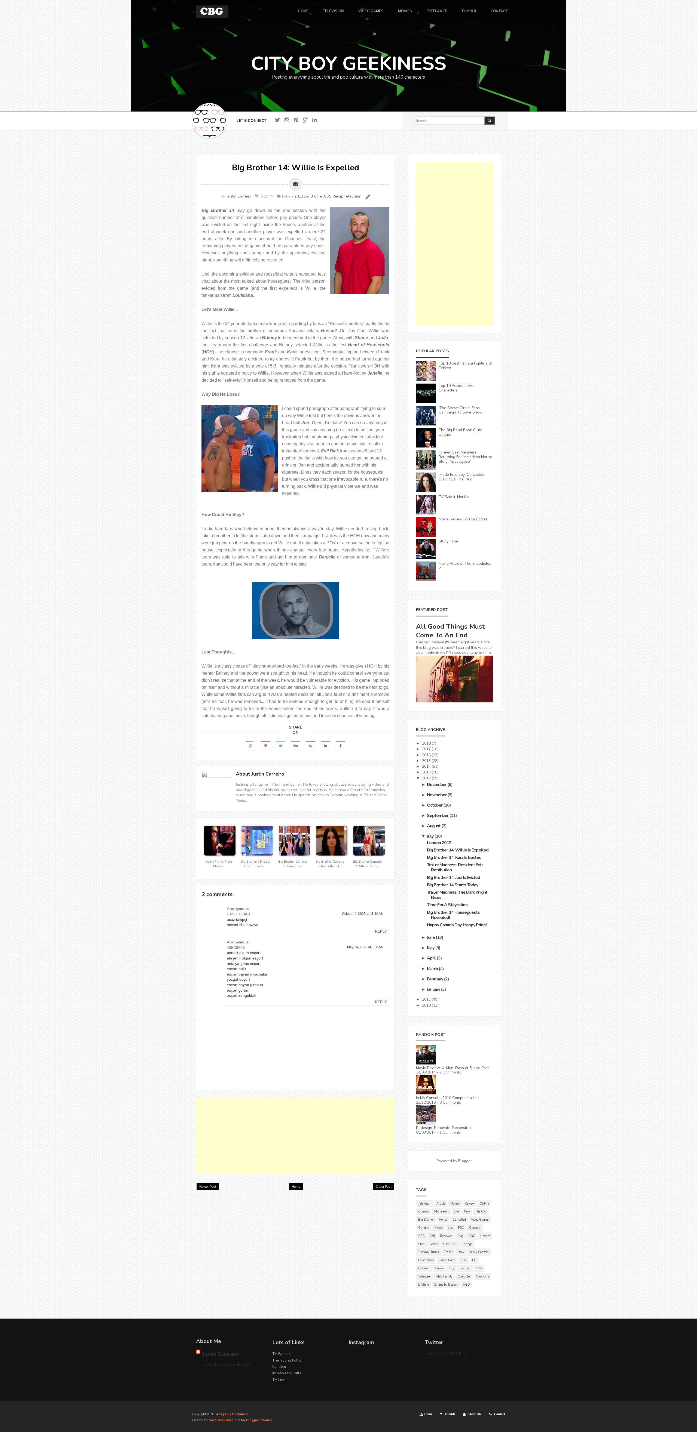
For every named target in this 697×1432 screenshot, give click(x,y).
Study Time (448, 541)
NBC (463, 1260)
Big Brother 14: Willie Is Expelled (457, 850)
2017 (427, 749)
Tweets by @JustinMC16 (446, 1353)
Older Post (384, 1186)
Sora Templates (221, 1420)
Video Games (479, 1220)
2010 (427, 1005)
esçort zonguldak (241, 995)
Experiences (426, 1260)
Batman (424, 1268)
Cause (439, 1268)
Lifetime (423, 1285)
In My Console (478, 1252)
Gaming (423, 1228)
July (430, 836)
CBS (328, 196)
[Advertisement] (295, 1136)
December (437, 785)
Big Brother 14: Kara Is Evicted (454, 857)
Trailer (448, 1252)
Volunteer (424, 1276)
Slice (421, 1244)
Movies (455, 1204)
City (451, 1268)
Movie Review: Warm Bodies (463, 519)
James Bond (447, 1260)
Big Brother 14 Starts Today (452, 885)
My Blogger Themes (257, 1420)
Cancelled (459, 1220)
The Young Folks (286, 1360)
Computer (464, 1276)
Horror (443, 1220)
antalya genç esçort (244, 963)
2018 (427, 743)
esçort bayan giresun (245, 985)
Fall (432, 1236)
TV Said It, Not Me (454, 496)
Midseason (441, 1211)
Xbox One (482, 1276)
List (450, 1228)
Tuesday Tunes (428, 1252)
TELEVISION (333, 12)
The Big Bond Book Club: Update (460, 432)
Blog (460, 1236)
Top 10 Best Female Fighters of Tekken (465, 366)
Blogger (465, 1161)
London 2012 (439, 843)
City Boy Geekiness (234, 1414)
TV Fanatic (281, 1353)
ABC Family (444, 1276)
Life (456, 1211)
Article (440, 1204)
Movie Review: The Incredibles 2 (465, 566)
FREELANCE (436, 12)
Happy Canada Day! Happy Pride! (457, 925)
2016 (427, 755)
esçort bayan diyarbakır (247, 974)
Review (470, 1204)
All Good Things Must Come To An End (450, 631)
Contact (499, 1414)
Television (352, 196)
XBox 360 (449, 1244)
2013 (427, 772)
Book (461, 1252)
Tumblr (450, 1414)
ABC (472, 1236)
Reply (381, 931)
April (432, 958)
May (431, 948)
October (435, 805)
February (435, 979)
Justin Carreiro (239, 196)
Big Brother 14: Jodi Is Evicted (453, 878)
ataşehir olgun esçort (245, 958)
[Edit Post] (366, 196)
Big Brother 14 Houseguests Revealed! (453, 915)
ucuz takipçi (237, 919)
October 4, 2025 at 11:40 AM (363, 914)
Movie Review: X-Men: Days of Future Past (452, 1067)
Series (434, 1244)
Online (484, 1204)
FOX (461, 1228)
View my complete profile (227, 1364)
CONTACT (499, 12)
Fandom (279, 1366)
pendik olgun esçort (244, 952)
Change (466, 1244)
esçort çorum (238, 990)
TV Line (278, 1379)
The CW (481, 1211)
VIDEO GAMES (371, 12)
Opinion (423, 1211)
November (437, 795)
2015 (427, 760)
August (434, 826)
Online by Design (446, 1285)
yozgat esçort (238, 979)
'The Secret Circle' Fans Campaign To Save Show (460, 410)
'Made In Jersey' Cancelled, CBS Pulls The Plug (462, 477)
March (433, 969)
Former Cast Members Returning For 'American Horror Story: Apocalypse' (465, 457)
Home (296, 1186)
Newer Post (207, 1186)
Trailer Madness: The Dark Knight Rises (457, 894)
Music (439, 1228)
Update (485, 1236)
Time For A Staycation (447, 905)
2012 (298, 196)
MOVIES (405, 12)
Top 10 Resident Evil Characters (456, 388)
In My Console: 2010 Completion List (447, 1097)
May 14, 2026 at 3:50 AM (365, 947)
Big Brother (313, 196)
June (431, 937)
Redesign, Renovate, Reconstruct (444, 1127)
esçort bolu (236, 969)
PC (474, 1260)
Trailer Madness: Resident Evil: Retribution (455, 867)
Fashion (465, 1268)
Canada (475, 1228)
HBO (466, 1285)
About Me (474, 1414)
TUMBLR (468, 12)
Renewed (446, 1236)
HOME (303, 12)
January (434, 989)
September (438, 816)
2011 (427, 999)
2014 (427, 766)
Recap (337, 196)
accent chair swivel (243, 924)
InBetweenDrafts (286, 1373)
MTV (479, 1268)
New (467, 1211)
